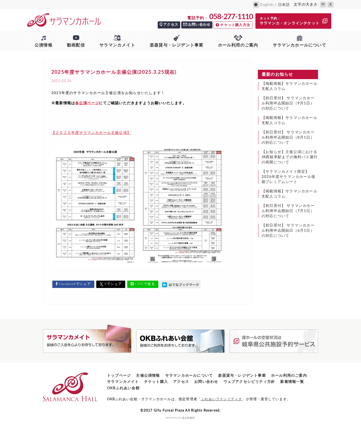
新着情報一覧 (292, 382)
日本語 (284, 5)
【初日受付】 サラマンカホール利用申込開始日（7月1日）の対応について (288, 211)
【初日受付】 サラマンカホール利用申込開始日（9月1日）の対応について (288, 103)
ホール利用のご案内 (238, 45)
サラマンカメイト (117, 45)
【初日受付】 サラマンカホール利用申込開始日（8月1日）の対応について (288, 137)
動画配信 (76, 45)
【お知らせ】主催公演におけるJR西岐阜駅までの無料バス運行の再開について (290, 157)
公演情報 (44, 45)
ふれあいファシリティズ (221, 399)
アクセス (170, 24)
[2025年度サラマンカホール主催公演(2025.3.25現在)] (180, 284)
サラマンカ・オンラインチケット (289, 21)
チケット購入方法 (235, 25)
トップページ (119, 375)
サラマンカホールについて (299, 45)
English (266, 5)
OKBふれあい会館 (123, 388)
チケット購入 (156, 382)
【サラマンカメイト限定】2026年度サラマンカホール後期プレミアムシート (288, 177)
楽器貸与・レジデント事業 (176, 45)
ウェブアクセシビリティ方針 (249, 382)
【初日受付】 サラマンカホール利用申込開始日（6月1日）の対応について (288, 231)
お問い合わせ (199, 24)
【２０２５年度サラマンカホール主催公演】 (91, 133)
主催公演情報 (148, 375)
